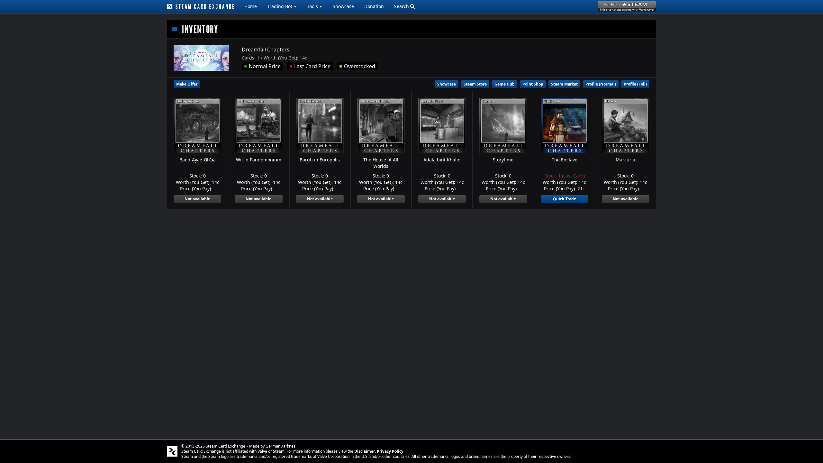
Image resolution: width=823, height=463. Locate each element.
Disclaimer (364, 451)
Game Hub (504, 84)
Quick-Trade (564, 199)
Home (250, 6)
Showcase (343, 6)
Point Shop (532, 84)
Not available (197, 199)
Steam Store (475, 84)
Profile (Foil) (635, 84)
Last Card (573, 176)
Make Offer (186, 84)
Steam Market (564, 84)
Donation (374, 6)
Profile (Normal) (600, 84)
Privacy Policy (390, 451)
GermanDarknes (280, 446)
